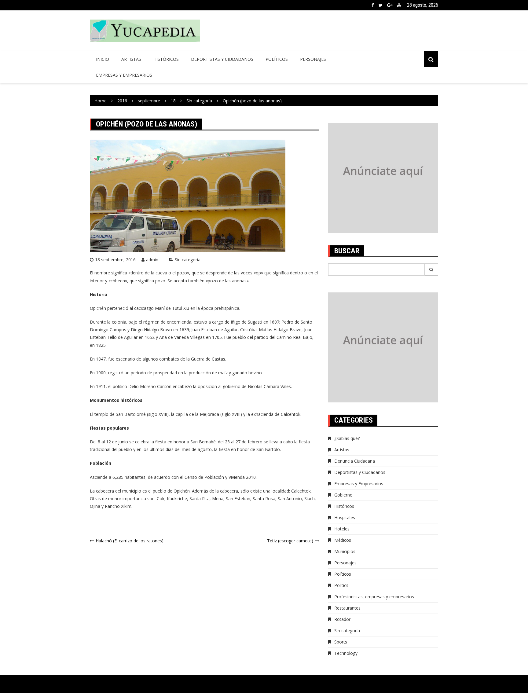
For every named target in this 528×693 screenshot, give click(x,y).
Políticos (277, 59)
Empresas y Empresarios (124, 75)
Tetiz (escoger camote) (290, 541)
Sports (340, 642)
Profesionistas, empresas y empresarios (374, 597)
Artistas (131, 59)
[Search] (431, 269)
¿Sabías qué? (347, 438)
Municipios (344, 551)
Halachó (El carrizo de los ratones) (129, 541)
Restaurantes (347, 608)
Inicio (102, 59)
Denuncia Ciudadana (354, 461)
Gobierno (343, 495)
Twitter (381, 5)
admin (152, 259)
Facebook (373, 5)
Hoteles (342, 529)
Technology (346, 653)
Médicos (342, 540)
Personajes (313, 59)
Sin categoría (187, 259)
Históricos (166, 59)
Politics (341, 585)
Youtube (399, 5)
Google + (390, 5)
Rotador (342, 619)
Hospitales (344, 517)
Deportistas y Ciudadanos (222, 59)
